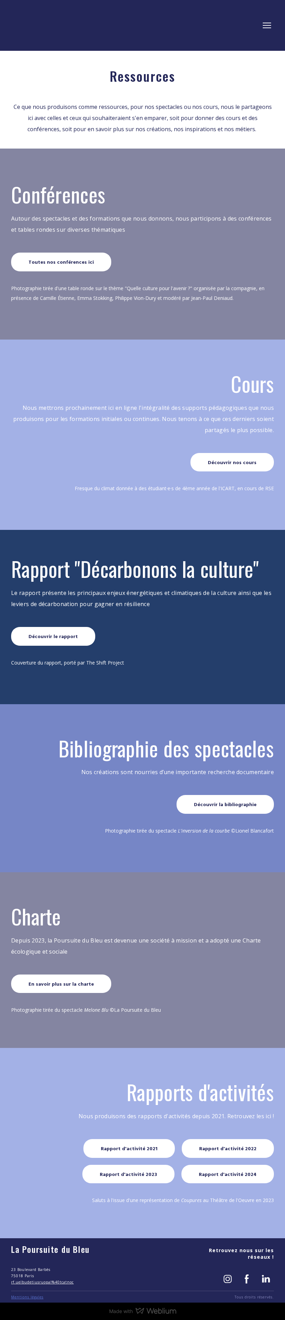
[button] (61, 262)
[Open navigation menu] (267, 25)
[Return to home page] (36, 25)
